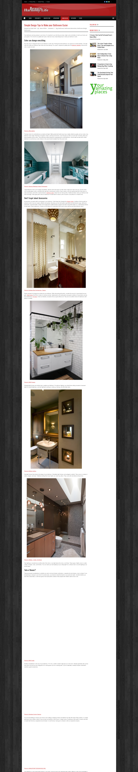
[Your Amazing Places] (102, 94)
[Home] (24, 18)
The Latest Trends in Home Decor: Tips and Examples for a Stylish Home (105, 45)
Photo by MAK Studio (29, 660)
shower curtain (70, 201)
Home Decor (65, 18)
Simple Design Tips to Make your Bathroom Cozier (46, 25)
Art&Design (56, 18)
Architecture (47, 18)
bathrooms (27, 30)
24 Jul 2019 (33, 28)
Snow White (43, 28)
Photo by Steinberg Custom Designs (32, 714)
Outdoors (73, 18)
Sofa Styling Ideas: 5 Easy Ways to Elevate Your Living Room (104, 56)
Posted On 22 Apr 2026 (102, 68)
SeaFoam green (50, 193)
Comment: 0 (51, 28)
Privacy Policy (32, 1)
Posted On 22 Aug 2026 (95, 39)
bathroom (61, 28)
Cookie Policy (41, 1)
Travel (30, 18)
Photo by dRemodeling (29, 131)
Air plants (35, 296)
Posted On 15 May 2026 (102, 60)
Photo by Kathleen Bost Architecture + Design (35, 290)
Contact (48, 1)
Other (80, 18)
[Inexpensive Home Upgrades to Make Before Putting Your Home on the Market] (113, 18)
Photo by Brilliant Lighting (30, 471)
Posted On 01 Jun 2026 (102, 49)
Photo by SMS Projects (29, 382)
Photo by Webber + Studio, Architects (33, 560)
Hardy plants (30, 295)
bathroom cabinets (76, 45)
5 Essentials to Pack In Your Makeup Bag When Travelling (105, 65)
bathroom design (82, 28)
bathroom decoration (71, 28)
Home (25, 1)
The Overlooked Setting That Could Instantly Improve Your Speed (105, 74)
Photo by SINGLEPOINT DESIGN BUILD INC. (35, 768)
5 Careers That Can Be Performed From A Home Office (101, 36)
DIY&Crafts (37, 18)
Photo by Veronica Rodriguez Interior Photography (35, 186)
